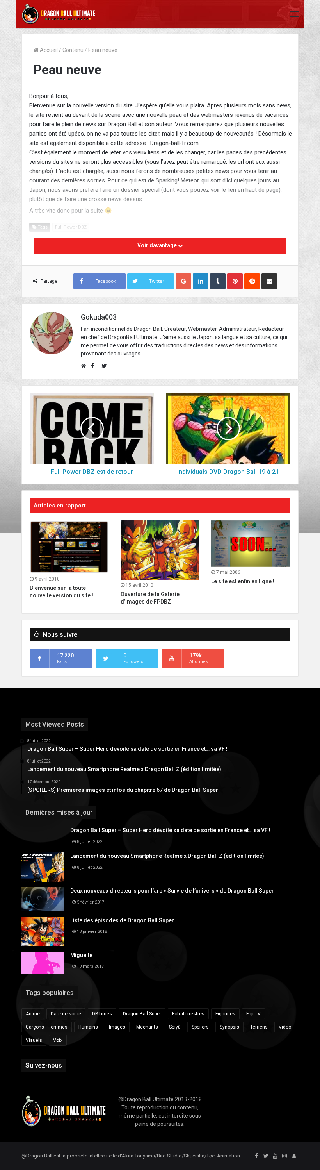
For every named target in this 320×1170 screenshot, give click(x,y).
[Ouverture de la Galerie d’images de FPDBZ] (160, 550)
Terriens (259, 1027)
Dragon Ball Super (142, 1013)
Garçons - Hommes (47, 1027)
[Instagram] (284, 1156)
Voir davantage (157, 245)
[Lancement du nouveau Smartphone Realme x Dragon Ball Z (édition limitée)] (42, 867)
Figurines (225, 1013)
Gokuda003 (99, 317)
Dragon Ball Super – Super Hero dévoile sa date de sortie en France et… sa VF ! (170, 830)
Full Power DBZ (71, 227)
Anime (33, 1013)
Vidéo (285, 1027)
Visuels (34, 1040)
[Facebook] (256, 1156)
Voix (57, 1040)
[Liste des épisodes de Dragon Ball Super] (42, 931)
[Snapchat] (294, 1156)
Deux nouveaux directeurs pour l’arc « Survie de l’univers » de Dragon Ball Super (172, 891)
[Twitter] (265, 1156)
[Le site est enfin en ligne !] (250, 543)
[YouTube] (275, 1156)
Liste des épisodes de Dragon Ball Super (122, 920)
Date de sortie (66, 1013)
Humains (88, 1027)
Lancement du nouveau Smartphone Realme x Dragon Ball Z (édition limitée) (167, 856)
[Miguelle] (42, 963)
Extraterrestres (188, 1013)
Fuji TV (253, 1013)
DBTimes (102, 1013)
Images (117, 1027)
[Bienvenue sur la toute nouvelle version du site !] (69, 546)
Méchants (147, 1027)
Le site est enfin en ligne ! (242, 581)
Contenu (73, 50)
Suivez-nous (43, 1065)
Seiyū (175, 1027)
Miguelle (81, 955)
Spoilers (200, 1027)
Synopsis (229, 1027)
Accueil (48, 50)
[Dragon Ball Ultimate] (58, 14)
